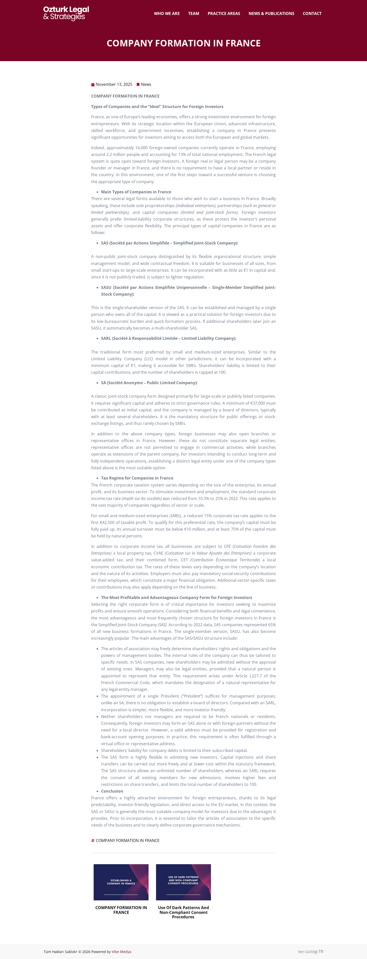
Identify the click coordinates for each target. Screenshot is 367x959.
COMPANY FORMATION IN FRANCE (128, 840)
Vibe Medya (121, 951)
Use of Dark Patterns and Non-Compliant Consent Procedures (183, 912)
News (146, 84)
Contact (312, 13)
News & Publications (271, 13)
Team (193, 13)
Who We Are (167, 13)
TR (321, 951)
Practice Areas (224, 13)
